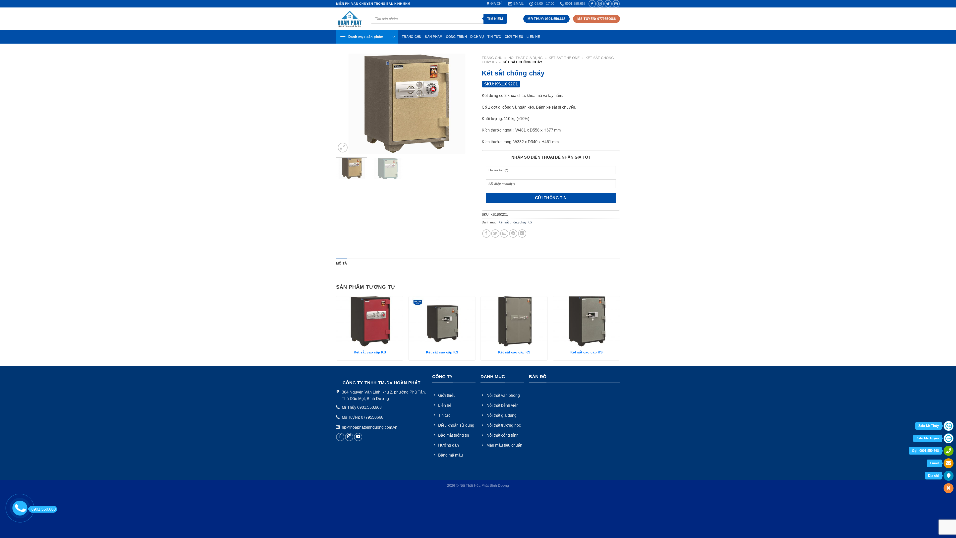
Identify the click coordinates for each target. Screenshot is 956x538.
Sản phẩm (433, 37)
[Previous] (345, 104)
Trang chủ (492, 58)
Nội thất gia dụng (525, 58)
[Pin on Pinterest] (513, 233)
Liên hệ (533, 37)
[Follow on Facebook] (592, 3)
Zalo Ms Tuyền (927, 438)
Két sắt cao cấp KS (370, 352)
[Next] (465, 104)
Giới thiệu (514, 37)
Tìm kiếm (495, 19)
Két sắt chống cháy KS (515, 222)
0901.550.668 (43, 509)
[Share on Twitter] (495, 233)
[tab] (341, 264)
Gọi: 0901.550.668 (925, 451)
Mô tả (341, 263)
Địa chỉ (933, 475)
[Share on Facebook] (486, 233)
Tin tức (494, 37)
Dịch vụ (477, 37)
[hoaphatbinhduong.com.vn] (349, 18)
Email (934, 463)
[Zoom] (343, 147)
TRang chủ (411, 37)
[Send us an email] (616, 3)
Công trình (456, 37)
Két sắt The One (564, 58)
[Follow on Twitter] (608, 3)
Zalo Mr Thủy (928, 426)
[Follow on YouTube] (358, 437)
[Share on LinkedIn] (522, 233)
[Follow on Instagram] (600, 3)
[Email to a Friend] (504, 233)
